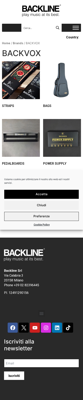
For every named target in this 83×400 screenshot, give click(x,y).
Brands (18, 43)
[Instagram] (46, 328)
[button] (41, 313)
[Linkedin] (57, 328)
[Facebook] (13, 328)
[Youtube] (35, 328)
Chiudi (41, 205)
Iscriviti (14, 376)
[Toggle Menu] (76, 28)
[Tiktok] (68, 328)
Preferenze (41, 216)
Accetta (42, 194)
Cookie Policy (42, 224)
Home (6, 43)
